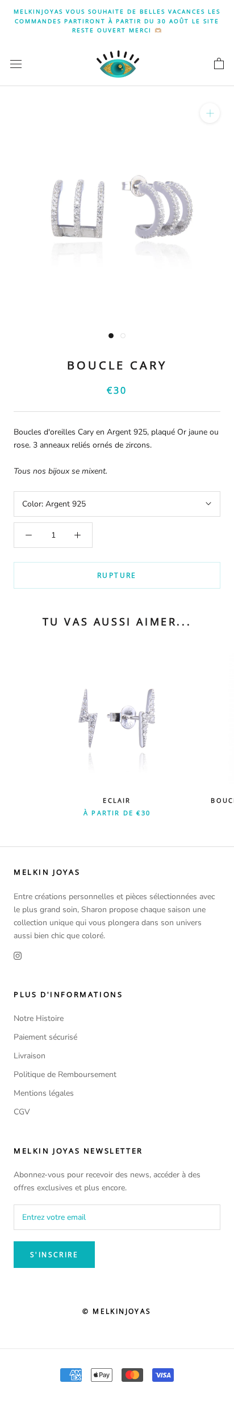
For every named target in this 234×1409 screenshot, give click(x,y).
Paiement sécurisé (45, 1037)
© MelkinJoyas (116, 1311)
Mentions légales (44, 1093)
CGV (22, 1111)
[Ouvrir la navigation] (16, 63)
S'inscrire (54, 1254)
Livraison (29, 1055)
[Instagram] (18, 954)
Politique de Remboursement (65, 1074)
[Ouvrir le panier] (219, 64)
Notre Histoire (39, 1018)
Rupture (117, 575)
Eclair (117, 800)
